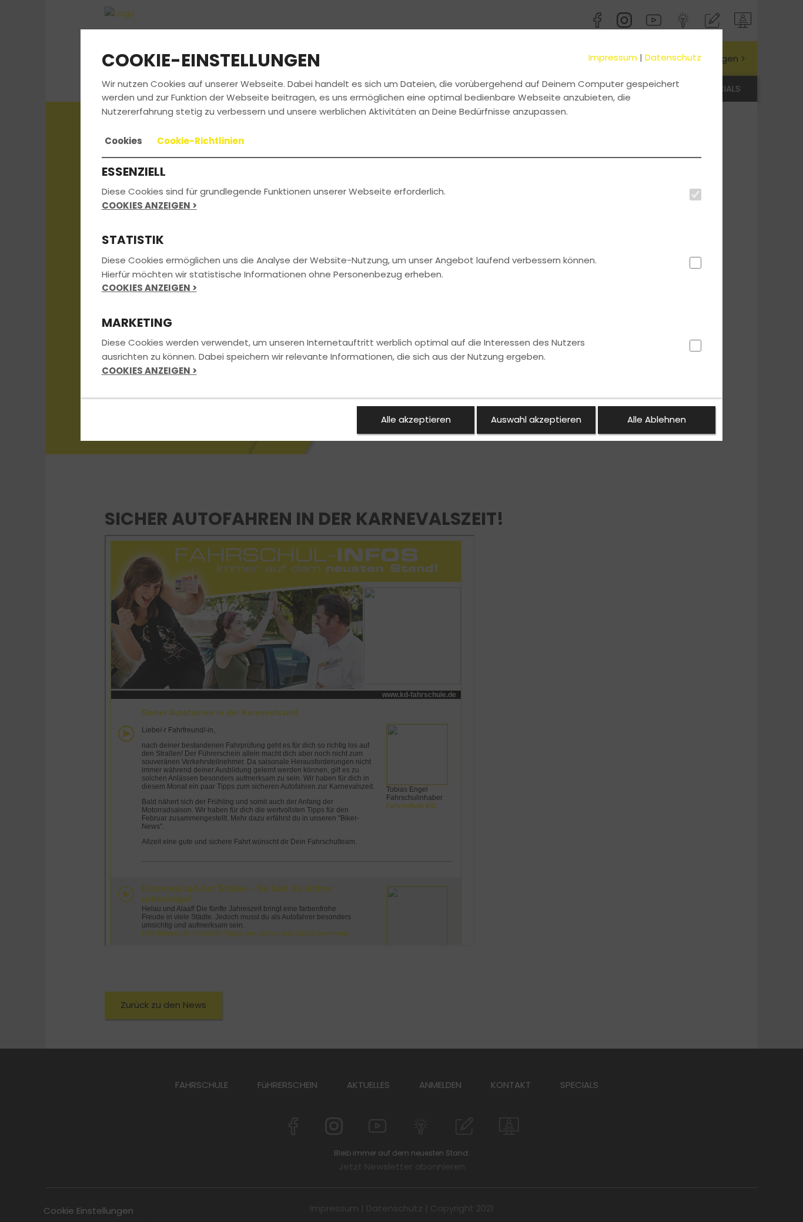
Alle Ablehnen (656, 419)
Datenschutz (673, 57)
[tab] (123, 141)
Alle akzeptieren (416, 419)
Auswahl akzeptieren (536, 419)
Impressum (612, 57)
